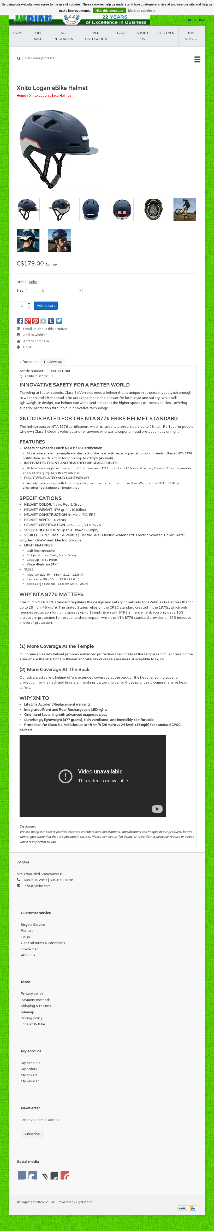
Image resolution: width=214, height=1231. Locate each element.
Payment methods (36, 1000)
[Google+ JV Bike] (43, 1175)
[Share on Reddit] (43, 321)
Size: (21, 290)
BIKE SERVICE (192, 36)
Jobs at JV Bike (33, 1024)
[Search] (19, 58)
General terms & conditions (43, 943)
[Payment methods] (182, 1208)
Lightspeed (84, 1202)
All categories (96, 36)
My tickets (29, 1075)
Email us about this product (44, 329)
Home (18, 33)
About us (142, 36)
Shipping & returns (36, 1006)
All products (63, 36)
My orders (29, 1069)
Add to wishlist (34, 335)
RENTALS (166, 33)
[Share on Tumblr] (51, 321)
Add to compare (35, 341)
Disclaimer (29, 949)
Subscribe (32, 1134)
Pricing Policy (32, 1018)
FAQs (122, 33)
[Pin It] (35, 321)
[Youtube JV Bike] (54, 1175)
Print (26, 347)
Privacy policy (32, 993)
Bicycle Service (33, 924)
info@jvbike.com (37, 886)
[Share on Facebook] (20, 321)
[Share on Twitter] (59, 321)
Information (29, 362)
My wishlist (30, 1081)
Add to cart (46, 305)
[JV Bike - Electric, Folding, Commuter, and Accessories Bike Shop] (79, 17)
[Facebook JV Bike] (22, 1175)
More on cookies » (141, 11)
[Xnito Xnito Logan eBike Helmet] (58, 148)
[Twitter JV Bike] (32, 1175)
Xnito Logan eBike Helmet (50, 95)
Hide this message (109, 11)
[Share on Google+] (28, 321)
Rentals (27, 930)
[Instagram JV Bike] (65, 1175)
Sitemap (27, 1012)
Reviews (53, 362)
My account (30, 1063)
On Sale (38, 36)
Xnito (33, 282)
